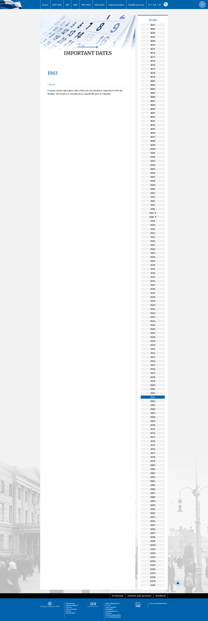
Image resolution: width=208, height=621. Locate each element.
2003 (153, 557)
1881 (152, 81)
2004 (153, 561)
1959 (152, 381)
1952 (152, 353)
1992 (152, 513)
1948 (152, 337)
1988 (152, 497)
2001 (152, 549)
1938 (152, 297)
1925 (152, 245)
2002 (153, 553)
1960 (152, 385)
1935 (152, 285)
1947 (152, 333)
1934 (152, 281)
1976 (152, 449)
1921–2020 (99, 5)
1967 (152, 413)
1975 (152, 445)
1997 (152, 533)
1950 (152, 345)
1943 (152, 317)
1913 (153, 197)
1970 (152, 425)
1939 (152, 301)
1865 (152, 28)
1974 (152, 441)
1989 (152, 501)
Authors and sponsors (139, 595)
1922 (152, 233)
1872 (152, 52)
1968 (152, 417)
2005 (153, 565)
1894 (152, 125)
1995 (152, 525)
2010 (152, 585)
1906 (152, 173)
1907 (152, 177)
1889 (152, 105)
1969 (152, 421)
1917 (67, 5)
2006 (153, 569)
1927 (152, 253)
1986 (152, 489)
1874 (152, 61)
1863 (152, 25)
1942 (152, 313)
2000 (153, 545)
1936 (152, 289)
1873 (152, 57)
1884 (152, 89)
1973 (152, 437)
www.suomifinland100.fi (158, 603)
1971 (152, 429)
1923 (152, 237)
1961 (152, 389)
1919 (153, 221)
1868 (152, 41)
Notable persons (136, 5)
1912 (152, 193)
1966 (152, 409)
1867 (152, 37)
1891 (152, 113)
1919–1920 (86, 5)
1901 (152, 153)
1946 (152, 329)
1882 (152, 85)
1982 (152, 473)
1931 (153, 269)
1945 (152, 325)
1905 (152, 169)
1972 (152, 433)
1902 (152, 157)
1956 (152, 369)
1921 (153, 229)
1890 (152, 109)
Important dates (116, 5)
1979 (152, 461)
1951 (153, 349)
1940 (152, 305)
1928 (152, 257)
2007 (153, 573)
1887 (152, 101)
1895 (152, 129)
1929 (152, 261)
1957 (152, 373)
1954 (152, 361)
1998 (152, 537)
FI (149, 5)
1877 (152, 69)
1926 (152, 249)
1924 (152, 241)
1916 (153, 209)
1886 (152, 97)
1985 (152, 485)
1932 (152, 273)
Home (45, 5)
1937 (152, 293)
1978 (152, 457)
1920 (152, 225)
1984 (152, 481)
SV (160, 5)
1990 (152, 505)
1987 (152, 493)
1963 (152, 397)
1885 (152, 93)
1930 (152, 265)
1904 (152, 165)
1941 (152, 309)
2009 (153, 581)
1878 (152, 73)
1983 (152, 477)
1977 (152, 453)
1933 (152, 277)
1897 (152, 137)
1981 (152, 469)
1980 (152, 465)
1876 (152, 65)
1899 (152, 145)
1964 (152, 401)
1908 (152, 181)
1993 (152, 517)
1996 (152, 529)
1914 (152, 201)
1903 (152, 161)
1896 (152, 133)
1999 (152, 541)
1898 (152, 141)
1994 (152, 521)
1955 (152, 365)
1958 (152, 377)
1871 (152, 49)
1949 (152, 341)
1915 (153, 205)
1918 (75, 5)
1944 (152, 321)
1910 (152, 189)
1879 (152, 76)
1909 (152, 185)
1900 (152, 149)
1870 (152, 45)
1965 (152, 405)
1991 (152, 509)
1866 (152, 32)
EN (154, 5)
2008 (153, 577)
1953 (152, 357)
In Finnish (117, 595)
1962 (152, 393)
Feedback (161, 595)
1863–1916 (56, 5)
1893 (152, 121)
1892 (152, 117)
